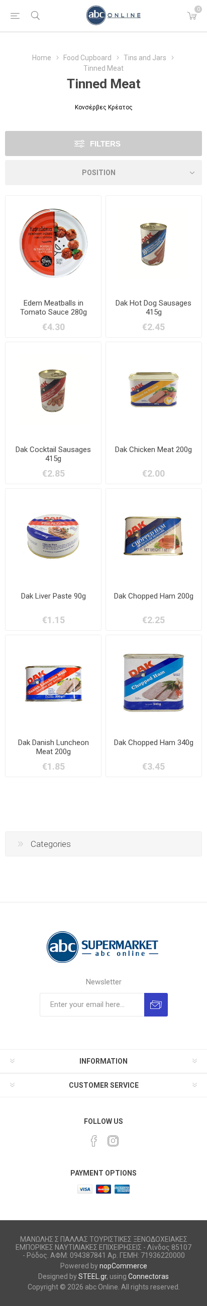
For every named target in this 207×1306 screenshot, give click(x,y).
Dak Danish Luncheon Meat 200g (53, 747)
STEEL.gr (92, 1276)
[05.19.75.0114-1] (53, 390)
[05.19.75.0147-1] (153, 536)
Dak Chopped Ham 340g (153, 742)
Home (41, 58)
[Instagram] (113, 1141)
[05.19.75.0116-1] (53, 683)
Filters (105, 143)
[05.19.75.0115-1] (153, 243)
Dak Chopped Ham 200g (153, 596)
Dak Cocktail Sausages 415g (53, 454)
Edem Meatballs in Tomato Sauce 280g (53, 308)
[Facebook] (94, 1141)
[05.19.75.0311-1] (53, 243)
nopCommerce (123, 1266)
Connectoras (148, 1276)
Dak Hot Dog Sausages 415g (153, 308)
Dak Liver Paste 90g (53, 596)
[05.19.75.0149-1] (53, 536)
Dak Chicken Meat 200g (153, 449)
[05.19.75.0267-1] (153, 390)
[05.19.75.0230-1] (153, 683)
